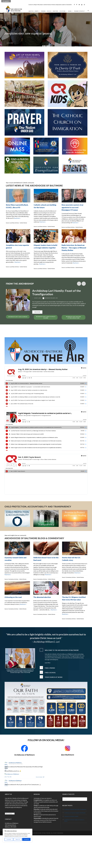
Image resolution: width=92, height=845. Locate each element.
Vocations (62, 11)
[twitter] (79, 4)
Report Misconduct (38, 4)
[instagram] (84, 4)
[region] (17, 835)
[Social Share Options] (43, 777)
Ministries (55, 11)
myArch (63, 4)
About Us (31, 11)
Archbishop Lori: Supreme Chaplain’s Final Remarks (75, 812)
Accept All (26, 839)
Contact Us (30, 4)
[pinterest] (76, 4)
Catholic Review (47, 4)
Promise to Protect (79, 11)
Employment (58, 4)
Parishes (43, 11)
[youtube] (81, 4)
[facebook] (74, 4)
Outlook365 (69, 4)
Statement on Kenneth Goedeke (71, 816)
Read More (37, 312)
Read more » (17, 218)
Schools (49, 11)
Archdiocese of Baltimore (15, 762)
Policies (53, 4)
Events (36, 11)
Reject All (18, 839)
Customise (9, 839)
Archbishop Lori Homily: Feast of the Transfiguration (75, 809)
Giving (69, 11)
